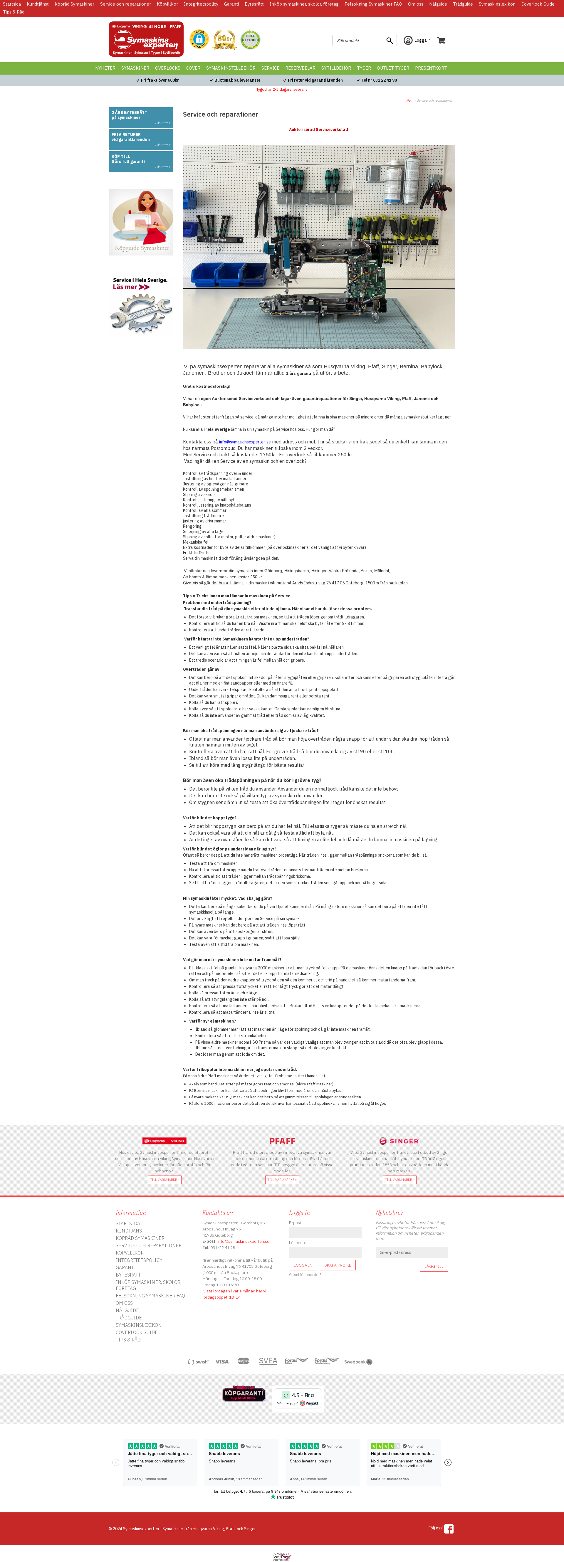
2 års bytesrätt (129, 112)
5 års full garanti (128, 161)
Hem (409, 100)
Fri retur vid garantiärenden (315, 80)
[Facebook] (449, 1529)
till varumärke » (164, 1180)
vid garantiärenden (131, 139)
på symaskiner (126, 117)
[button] (199, 39)
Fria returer (126, 134)
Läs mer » (162, 122)
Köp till (121, 156)
